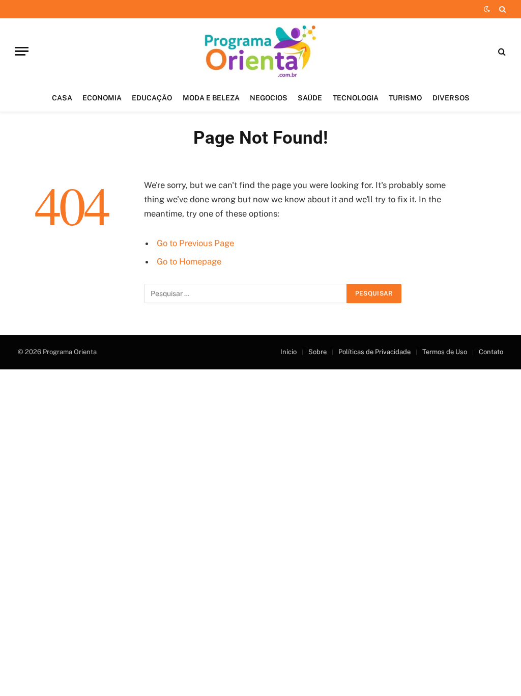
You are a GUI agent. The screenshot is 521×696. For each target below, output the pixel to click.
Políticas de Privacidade (374, 352)
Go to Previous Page (195, 243)
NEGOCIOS (268, 98)
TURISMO (405, 98)
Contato (491, 352)
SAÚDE (310, 98)
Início (288, 352)
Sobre (317, 352)
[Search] (501, 9)
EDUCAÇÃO (152, 98)
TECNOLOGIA (356, 98)
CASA (62, 98)
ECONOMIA (102, 98)
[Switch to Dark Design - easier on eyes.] (487, 9)
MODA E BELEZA (211, 98)
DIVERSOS (451, 98)
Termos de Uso (444, 352)
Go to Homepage (189, 261)
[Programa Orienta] (260, 51)
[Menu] (21, 51)
